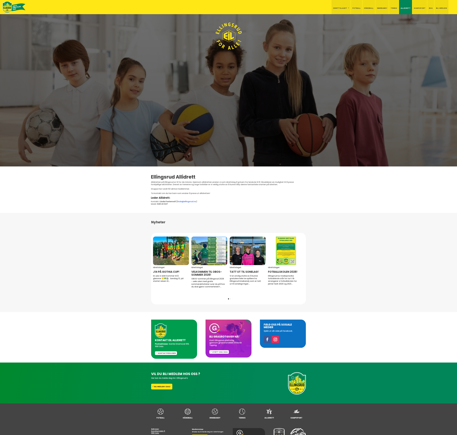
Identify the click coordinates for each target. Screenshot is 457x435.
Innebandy (382, 8)
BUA (431, 8)
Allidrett (406, 8)
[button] (301, 298)
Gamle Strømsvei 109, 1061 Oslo (172, 345)
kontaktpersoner (167, 353)
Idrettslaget (340, 8)
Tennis (394, 8)
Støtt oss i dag (220, 352)
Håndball (368, 8)
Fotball (356, 8)
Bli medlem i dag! (162, 387)
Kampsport (419, 8)
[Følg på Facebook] (267, 339)
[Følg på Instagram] (275, 339)
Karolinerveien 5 (158, 431)
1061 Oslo (155, 433)
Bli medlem (441, 8)
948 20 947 (162, 204)
